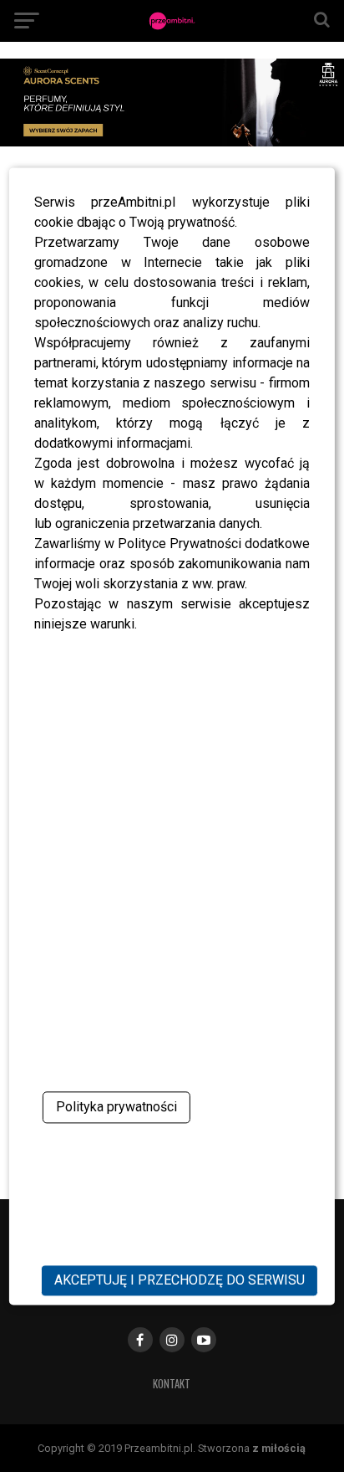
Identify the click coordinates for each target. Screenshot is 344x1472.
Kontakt (171, 1384)
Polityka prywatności (116, 1107)
